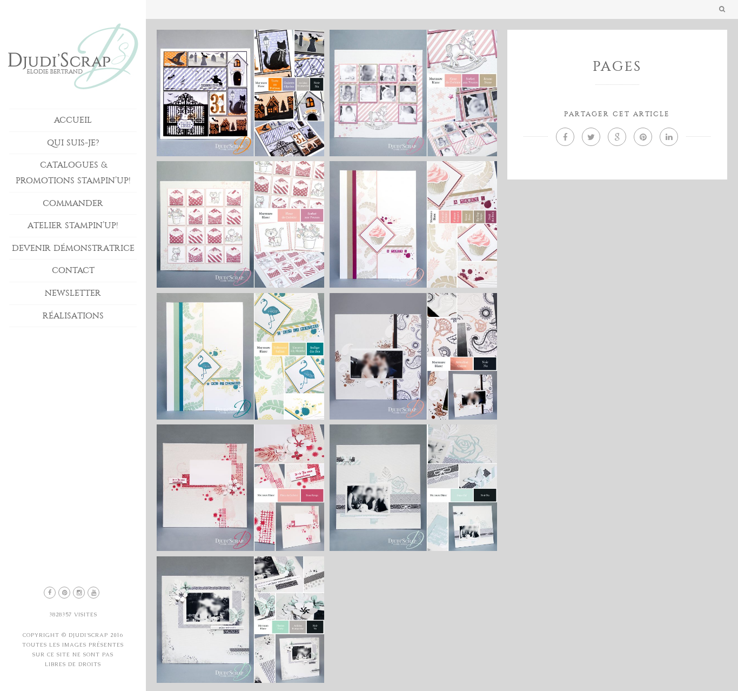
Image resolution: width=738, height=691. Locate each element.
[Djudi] (240, 93)
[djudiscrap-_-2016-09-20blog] (413, 356)
